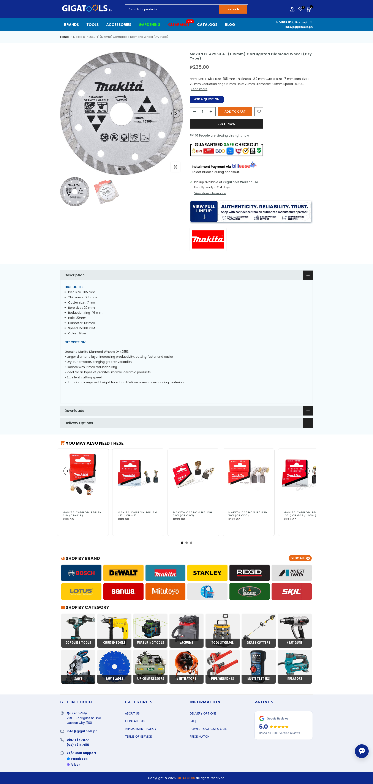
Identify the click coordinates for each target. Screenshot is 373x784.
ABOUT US (132, 713)
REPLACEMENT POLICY (140, 729)
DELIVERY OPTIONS (203, 713)
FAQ (193, 721)
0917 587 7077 (78, 740)
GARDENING (150, 24)
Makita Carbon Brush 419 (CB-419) (82, 514)
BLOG (230, 24)
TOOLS (92, 24)
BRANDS (71, 24)
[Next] (175, 113)
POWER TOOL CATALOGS (208, 729)
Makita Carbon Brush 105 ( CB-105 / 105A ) (303, 514)
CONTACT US (135, 721)
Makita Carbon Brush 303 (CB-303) (248, 514)
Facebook (79, 759)
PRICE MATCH (199, 736)
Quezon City (77, 713)
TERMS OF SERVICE (138, 736)
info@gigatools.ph (299, 27)
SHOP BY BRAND (82, 558)
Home (64, 37)
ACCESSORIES (118, 24)
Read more (199, 89)
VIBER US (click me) (293, 22)
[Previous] (67, 113)
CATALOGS (207, 24)
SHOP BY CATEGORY (87, 607)
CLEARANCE (180, 24)
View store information (210, 193)
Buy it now (226, 124)
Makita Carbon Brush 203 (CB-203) (192, 514)
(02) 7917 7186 (78, 745)
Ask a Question (206, 99)
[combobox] (172, 9)
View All (298, 558)
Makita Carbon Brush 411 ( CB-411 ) (137, 514)
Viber (75, 764)
